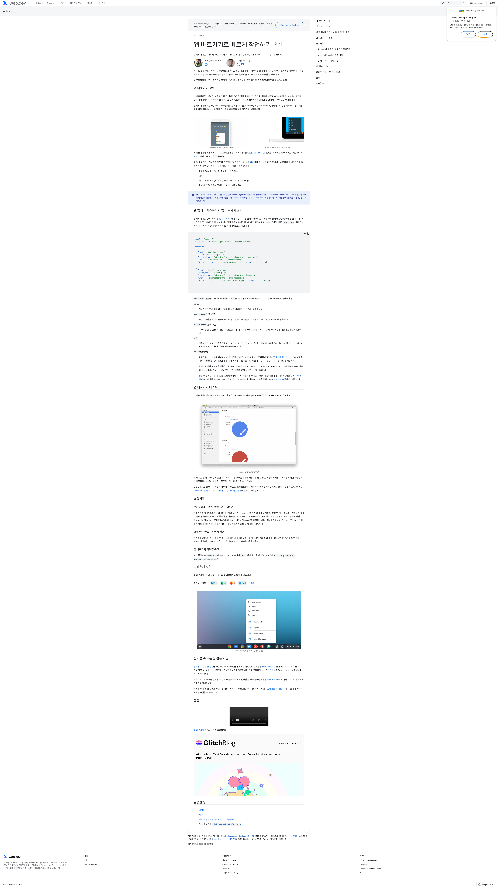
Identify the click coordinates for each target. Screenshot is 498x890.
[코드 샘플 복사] (308, 233)
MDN (201, 810)
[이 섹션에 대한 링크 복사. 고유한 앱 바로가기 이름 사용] (226, 532)
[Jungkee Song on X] (238, 65)
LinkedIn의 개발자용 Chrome (371, 868)
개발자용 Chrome (229, 860)
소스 (253, 583)
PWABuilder (272, 679)
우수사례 (102, 3)
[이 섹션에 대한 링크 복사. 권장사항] (207, 498)
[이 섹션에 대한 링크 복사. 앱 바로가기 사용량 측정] (221, 549)
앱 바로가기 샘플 (201, 730)
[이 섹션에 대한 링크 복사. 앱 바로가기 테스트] (220, 387)
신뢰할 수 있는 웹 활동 (203, 666)
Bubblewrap (267, 666)
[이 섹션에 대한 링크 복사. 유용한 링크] (211, 802)
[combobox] (453, 3)
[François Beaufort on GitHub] (206, 65)
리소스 (38, 3)
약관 (4, 885)
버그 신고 (88, 860)
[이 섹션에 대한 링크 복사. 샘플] (201, 700)
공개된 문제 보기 (91, 864)
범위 (252, 162)
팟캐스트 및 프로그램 (230, 873)
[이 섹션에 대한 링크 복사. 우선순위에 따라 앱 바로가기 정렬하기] (236, 507)
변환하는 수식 (280, 379)
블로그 (89, 3)
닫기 (468, 34)
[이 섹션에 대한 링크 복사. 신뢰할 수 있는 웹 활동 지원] (230, 658)
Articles (7, 11)
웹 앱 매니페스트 (224, 218)
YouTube (363, 864)
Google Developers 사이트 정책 (224, 839)
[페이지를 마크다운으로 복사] (275, 43)
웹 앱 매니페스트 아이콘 (283, 357)
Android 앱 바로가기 (276, 689)
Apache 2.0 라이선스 (293, 836)
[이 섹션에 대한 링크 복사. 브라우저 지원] (213, 567)
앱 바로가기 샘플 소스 (224, 819)
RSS (361, 873)
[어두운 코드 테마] (304, 233)
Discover (50, 3)
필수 (272, 670)
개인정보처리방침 (15, 885)
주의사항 (291, 679)
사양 (201, 815)
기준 (62, 3)
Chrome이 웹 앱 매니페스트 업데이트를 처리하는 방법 (217, 490)
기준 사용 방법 (75, 3)
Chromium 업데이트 (230, 864)
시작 (485, 34)
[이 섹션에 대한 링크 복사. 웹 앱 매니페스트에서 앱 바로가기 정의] (245, 210)
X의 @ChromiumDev (368, 860)
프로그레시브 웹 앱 (256, 153)
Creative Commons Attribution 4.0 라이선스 (237, 836)
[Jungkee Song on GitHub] (242, 65)
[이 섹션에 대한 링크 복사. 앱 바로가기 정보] (217, 88)
